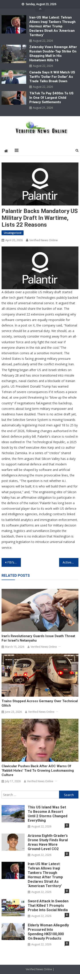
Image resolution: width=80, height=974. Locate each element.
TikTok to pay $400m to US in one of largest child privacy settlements (51, 97)
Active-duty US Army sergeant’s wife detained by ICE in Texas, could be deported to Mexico (70, 562)
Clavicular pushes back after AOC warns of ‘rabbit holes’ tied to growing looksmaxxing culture (38, 770)
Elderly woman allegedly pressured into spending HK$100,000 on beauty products (48, 931)
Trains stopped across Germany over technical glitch (40, 703)
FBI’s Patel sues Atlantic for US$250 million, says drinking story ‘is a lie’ (14, 562)
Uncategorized (12, 232)
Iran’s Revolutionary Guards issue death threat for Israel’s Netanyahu (38, 638)
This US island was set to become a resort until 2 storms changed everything (47, 814)
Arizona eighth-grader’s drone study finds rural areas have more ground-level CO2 (48, 842)
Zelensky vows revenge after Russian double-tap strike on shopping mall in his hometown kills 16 (53, 53)
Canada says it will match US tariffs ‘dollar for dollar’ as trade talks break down (52, 76)
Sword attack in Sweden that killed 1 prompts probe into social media (48, 905)
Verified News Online (43, 240)
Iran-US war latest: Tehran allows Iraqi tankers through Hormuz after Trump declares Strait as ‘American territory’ (52, 26)
